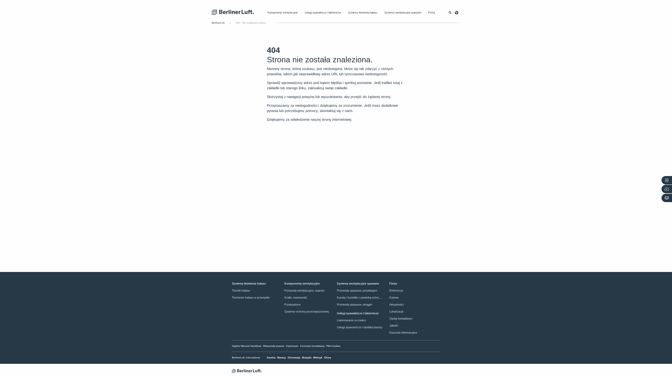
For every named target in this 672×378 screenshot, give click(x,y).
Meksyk (317, 357)
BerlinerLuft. (218, 22)
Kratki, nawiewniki (295, 297)
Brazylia (307, 357)
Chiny (327, 357)
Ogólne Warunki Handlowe (246, 346)
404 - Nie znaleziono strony (251, 22)
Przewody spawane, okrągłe (354, 304)
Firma (431, 12)
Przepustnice (292, 304)
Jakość (393, 325)
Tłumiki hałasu (241, 290)
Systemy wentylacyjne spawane (402, 12)
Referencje (396, 290)
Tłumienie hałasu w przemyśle (251, 297)
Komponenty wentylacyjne (283, 12)
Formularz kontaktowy (312, 346)
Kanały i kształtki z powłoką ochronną (360, 297)
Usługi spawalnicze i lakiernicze (323, 12)
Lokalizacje (396, 311)
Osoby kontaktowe (400, 318)
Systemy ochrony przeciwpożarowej (306, 311)
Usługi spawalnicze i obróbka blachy (359, 327)
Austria (271, 357)
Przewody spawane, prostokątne (357, 290)
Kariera (393, 297)
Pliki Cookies (333, 346)
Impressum (292, 346)
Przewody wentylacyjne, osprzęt (304, 290)
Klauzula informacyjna (403, 332)
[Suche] (450, 12)
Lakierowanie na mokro (351, 320)
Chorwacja (294, 357)
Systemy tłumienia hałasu (362, 12)
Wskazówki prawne (273, 346)
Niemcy (281, 357)
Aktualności (396, 304)
